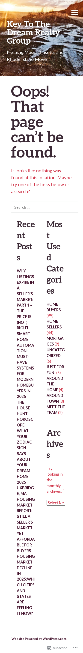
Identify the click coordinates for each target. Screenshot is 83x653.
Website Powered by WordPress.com (39, 639)
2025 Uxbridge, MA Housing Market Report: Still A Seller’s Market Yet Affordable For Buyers (26, 516)
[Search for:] (44, 207)
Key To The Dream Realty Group (33, 32)
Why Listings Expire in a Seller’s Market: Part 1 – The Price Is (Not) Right (25, 300)
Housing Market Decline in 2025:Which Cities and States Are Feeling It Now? (26, 585)
